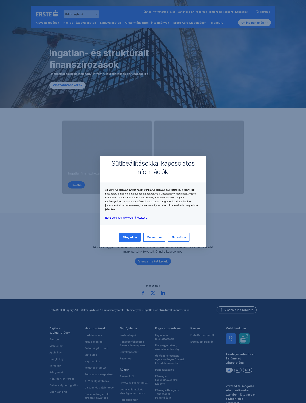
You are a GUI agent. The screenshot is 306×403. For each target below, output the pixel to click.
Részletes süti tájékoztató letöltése (126, 217)
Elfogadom (130, 237)
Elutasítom (178, 237)
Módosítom (154, 237)
